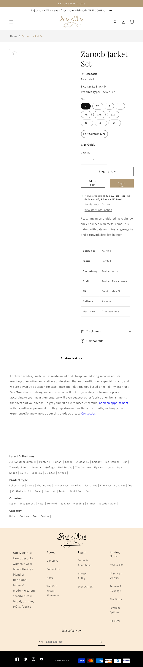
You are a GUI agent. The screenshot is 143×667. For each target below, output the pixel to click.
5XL (101, 123)
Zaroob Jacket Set (33, 36)
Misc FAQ (115, 620)
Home (13, 36)
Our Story (52, 560)
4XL (87, 123)
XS (97, 106)
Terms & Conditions (84, 563)
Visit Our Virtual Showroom (53, 590)
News (50, 577)
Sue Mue (65, 660)
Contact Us (88, 413)
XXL (99, 114)
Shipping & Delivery (116, 575)
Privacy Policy (82, 576)
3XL (113, 114)
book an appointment (113, 403)
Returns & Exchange (115, 589)
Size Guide (116, 599)
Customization (71, 358)
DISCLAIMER (85, 586)
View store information (98, 210)
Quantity (85, 152)
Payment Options (115, 610)
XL (86, 114)
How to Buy (116, 564)
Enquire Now (107, 171)
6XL (114, 123)
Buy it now (121, 184)
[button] (11, 22)
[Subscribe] (101, 641)
